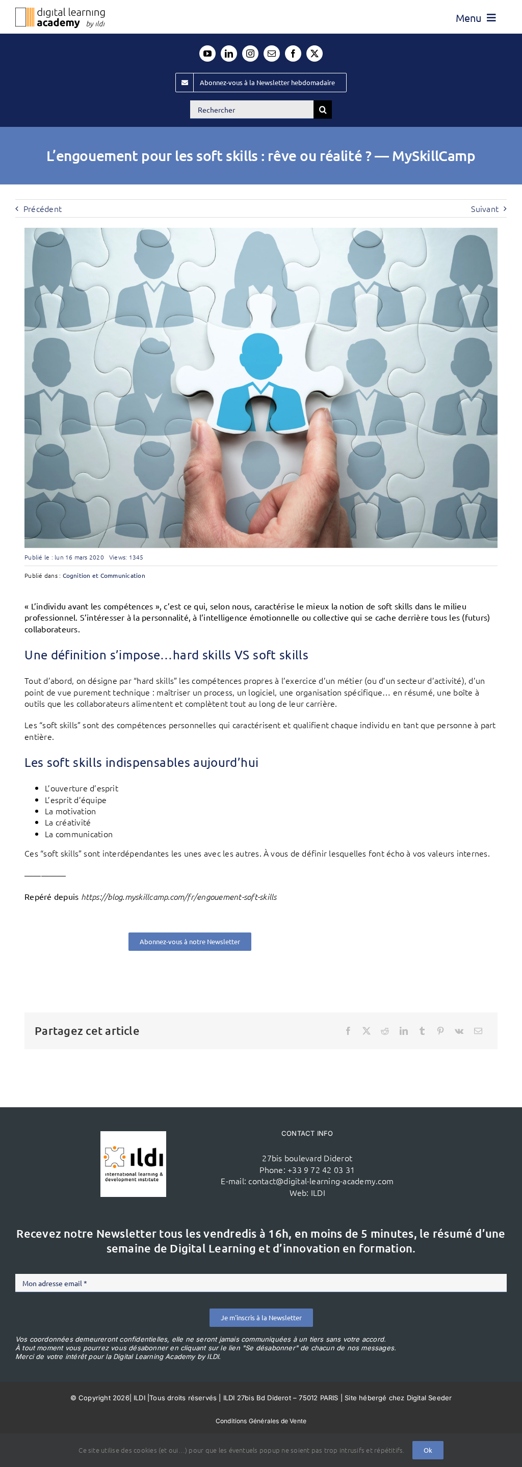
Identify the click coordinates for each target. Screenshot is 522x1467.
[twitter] (314, 53)
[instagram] (250, 53)
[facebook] (293, 53)
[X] (366, 1030)
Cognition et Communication (104, 575)
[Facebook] (348, 1030)
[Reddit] (385, 1030)
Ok (428, 1450)
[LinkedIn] (404, 1030)
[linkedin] (229, 53)
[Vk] (459, 1030)
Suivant (485, 208)
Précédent (42, 208)
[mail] (272, 53)
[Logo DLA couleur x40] (60, 11)
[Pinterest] (440, 1030)
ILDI (318, 1192)
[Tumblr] (422, 1030)
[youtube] (207, 53)
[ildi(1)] (133, 1135)
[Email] (478, 1030)
